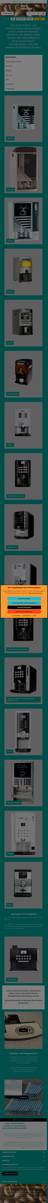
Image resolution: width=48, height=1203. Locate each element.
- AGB (34, 615)
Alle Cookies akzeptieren (24, 611)
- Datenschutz (26, 615)
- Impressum (16, 615)
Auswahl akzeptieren (24, 607)
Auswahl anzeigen (24, 598)
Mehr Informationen (35, 593)
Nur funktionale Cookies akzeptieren (24, 603)
